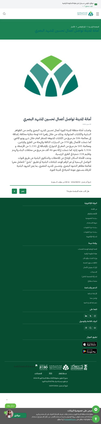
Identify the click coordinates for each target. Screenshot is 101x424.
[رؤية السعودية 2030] (43, 367)
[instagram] (95, 316)
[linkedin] (86, 316)
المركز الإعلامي (82, 26)
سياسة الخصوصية (91, 218)
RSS (50, 373)
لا (14, 191)
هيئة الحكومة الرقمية (90, 253)
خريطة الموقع (63, 373)
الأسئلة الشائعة (92, 293)
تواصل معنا (93, 298)
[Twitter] (90, 316)
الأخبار (73, 26)
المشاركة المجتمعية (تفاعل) (89, 276)
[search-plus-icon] (90, 328)
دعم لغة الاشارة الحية (90, 302)
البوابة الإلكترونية (90, 203)
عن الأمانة (94, 209)
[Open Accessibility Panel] (96, 419)
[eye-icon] (95, 328)
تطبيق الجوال (92, 337)
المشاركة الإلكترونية (91, 236)
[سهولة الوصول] (96, 409)
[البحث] (4, 14)
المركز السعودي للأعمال (90, 267)
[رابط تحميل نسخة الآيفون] (50, 344)
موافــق (17, 415)
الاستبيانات (93, 272)
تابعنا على (93, 309)
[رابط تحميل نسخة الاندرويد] (50, 351)
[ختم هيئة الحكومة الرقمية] (25, 367)
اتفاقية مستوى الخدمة (90, 262)
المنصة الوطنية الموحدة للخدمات (87, 249)
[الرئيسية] (85, 14)
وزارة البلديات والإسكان (90, 258)
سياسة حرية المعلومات (90, 227)
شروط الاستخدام (92, 223)
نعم (22, 191)
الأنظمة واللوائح (92, 213)
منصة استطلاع (92, 281)
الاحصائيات (38, 373)
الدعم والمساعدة (90, 287)
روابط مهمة (92, 243)
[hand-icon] (86, 328)
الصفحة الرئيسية (93, 26)
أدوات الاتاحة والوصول (88, 321)
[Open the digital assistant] (9, 414)
